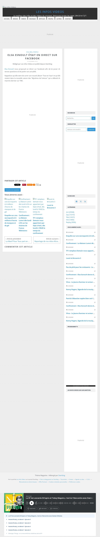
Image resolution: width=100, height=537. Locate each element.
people (35, 52)
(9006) (71, 222)
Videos (23, 19)
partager (44, 508)
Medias (15, 19)
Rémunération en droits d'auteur (28, 482)
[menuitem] (7, 19)
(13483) (70, 220)
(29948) (70, 212)
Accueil (7, 19)
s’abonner (32, 508)
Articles (42, 19)
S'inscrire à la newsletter (13, 190)
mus (31, 52)
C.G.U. (88, 479)
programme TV (78, 385)
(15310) (70, 215)
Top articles (64, 479)
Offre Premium (43, 482)
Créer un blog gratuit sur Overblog (49, 479)
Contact (68, 19)
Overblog (61, 475)
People (50, 19)
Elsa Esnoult (9, 69)
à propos (55, 508)
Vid (27, 52)
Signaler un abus (80, 479)
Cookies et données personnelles (58, 482)
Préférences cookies (74, 482)
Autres (59, 19)
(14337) (70, 217)
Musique (32, 19)
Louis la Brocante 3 (73, 258)
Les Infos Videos (50, 12)
